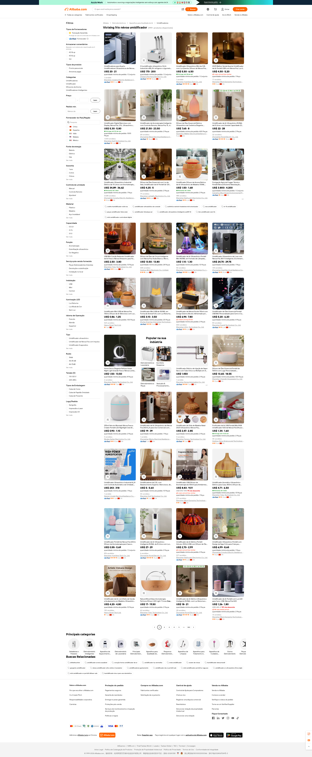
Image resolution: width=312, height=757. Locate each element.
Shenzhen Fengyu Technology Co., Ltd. (191, 439)
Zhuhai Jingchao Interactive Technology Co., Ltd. (156, 322)
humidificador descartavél (216, 662)
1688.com (131, 746)
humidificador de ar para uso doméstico (118, 673)
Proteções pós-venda (113, 704)
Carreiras (72, 704)
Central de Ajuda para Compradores (189, 690)
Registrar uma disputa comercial (188, 700)
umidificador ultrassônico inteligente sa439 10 (175, 212)
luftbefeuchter (75, 662)
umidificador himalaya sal (143, 212)
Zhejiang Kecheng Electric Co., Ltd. (153, 77)
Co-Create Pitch (75, 695)
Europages (191, 746)
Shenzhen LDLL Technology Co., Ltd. (190, 327)
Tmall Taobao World (144, 746)
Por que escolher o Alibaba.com (81, 690)
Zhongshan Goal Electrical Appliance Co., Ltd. (228, 270)
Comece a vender (218, 695)
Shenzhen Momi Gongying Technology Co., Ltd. (228, 82)
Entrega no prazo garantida (115, 700)
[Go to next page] (193, 627)
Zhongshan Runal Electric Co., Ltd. (225, 137)
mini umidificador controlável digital (119, 217)
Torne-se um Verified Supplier (223, 704)
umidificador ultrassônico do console (147, 206)
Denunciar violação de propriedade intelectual (189, 710)
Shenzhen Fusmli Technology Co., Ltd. (226, 325)
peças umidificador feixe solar (117, 212)
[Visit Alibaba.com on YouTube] (232, 718)
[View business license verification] (178, 753)
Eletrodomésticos (119, 23)
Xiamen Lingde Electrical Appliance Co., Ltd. (120, 496)
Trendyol (182, 746)
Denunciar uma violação (185, 716)
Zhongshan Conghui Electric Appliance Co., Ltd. (120, 198)
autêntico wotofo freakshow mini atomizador (182, 206)
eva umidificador (211, 206)
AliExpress (121, 746)
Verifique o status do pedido (222, 700)
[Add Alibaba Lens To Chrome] (107, 735)
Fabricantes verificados (149, 690)
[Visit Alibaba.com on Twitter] (223, 718)
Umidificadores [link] (162, 23)
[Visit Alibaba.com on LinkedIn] (218, 718)
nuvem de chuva (194, 662)
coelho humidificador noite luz (117, 206)
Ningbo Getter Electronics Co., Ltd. (117, 439)
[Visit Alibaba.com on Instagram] (227, 718)
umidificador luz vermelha (153, 662)
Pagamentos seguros (113, 690)
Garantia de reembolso (113, 695)
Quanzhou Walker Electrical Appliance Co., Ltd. (192, 134)
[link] (309, 734)
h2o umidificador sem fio (206, 212)
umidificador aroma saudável (97, 662)
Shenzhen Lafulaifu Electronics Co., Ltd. (155, 196)
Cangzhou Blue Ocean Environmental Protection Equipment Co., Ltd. (228, 193)
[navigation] (83, 325)
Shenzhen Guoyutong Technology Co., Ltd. (192, 270)
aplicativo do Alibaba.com (196, 735)
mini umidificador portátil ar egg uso (195, 668)
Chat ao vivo (180, 695)
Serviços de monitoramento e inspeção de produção (120, 710)
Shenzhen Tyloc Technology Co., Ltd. (118, 267)
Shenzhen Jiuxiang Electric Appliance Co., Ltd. (120, 80)
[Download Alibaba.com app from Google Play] (234, 735)
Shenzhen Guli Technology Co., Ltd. (117, 141)
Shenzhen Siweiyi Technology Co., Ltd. (118, 382)
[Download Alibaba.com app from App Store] (216, 735)
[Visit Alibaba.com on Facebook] (213, 718)
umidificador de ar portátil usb (165, 668)
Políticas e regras (111, 716)
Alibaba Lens (83, 735)
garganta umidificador (77, 668)
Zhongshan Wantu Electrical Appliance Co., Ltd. (156, 439)
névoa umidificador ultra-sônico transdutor (107, 668)
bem (95, 100)
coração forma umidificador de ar (125, 662)
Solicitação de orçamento (150, 695)
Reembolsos (181, 704)
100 (188, 627)
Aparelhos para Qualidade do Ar (141, 23)
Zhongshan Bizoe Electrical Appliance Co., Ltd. (156, 137)
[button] (182, 9)
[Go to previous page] (154, 627)
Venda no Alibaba (218, 690)
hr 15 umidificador (230, 206)
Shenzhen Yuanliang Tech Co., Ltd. (189, 82)
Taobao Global (166, 746)
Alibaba (106, 23)
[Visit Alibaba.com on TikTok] (237, 718)
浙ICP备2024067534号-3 (218, 753)
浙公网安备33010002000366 (195, 753)
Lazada (156, 746)
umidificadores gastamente (138, 668)
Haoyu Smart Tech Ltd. (112, 325)
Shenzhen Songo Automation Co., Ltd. (190, 382)
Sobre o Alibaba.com (77, 685)
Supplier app (147, 735)
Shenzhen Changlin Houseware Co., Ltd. (227, 379)
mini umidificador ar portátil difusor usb (83, 673)
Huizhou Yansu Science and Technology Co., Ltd (228, 441)
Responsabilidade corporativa (80, 700)
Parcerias (215, 709)
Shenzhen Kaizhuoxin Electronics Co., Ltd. (192, 198)
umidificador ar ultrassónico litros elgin (228, 668)
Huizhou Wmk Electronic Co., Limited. (154, 270)
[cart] (216, 10)
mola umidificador (175, 662)
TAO (175, 746)
